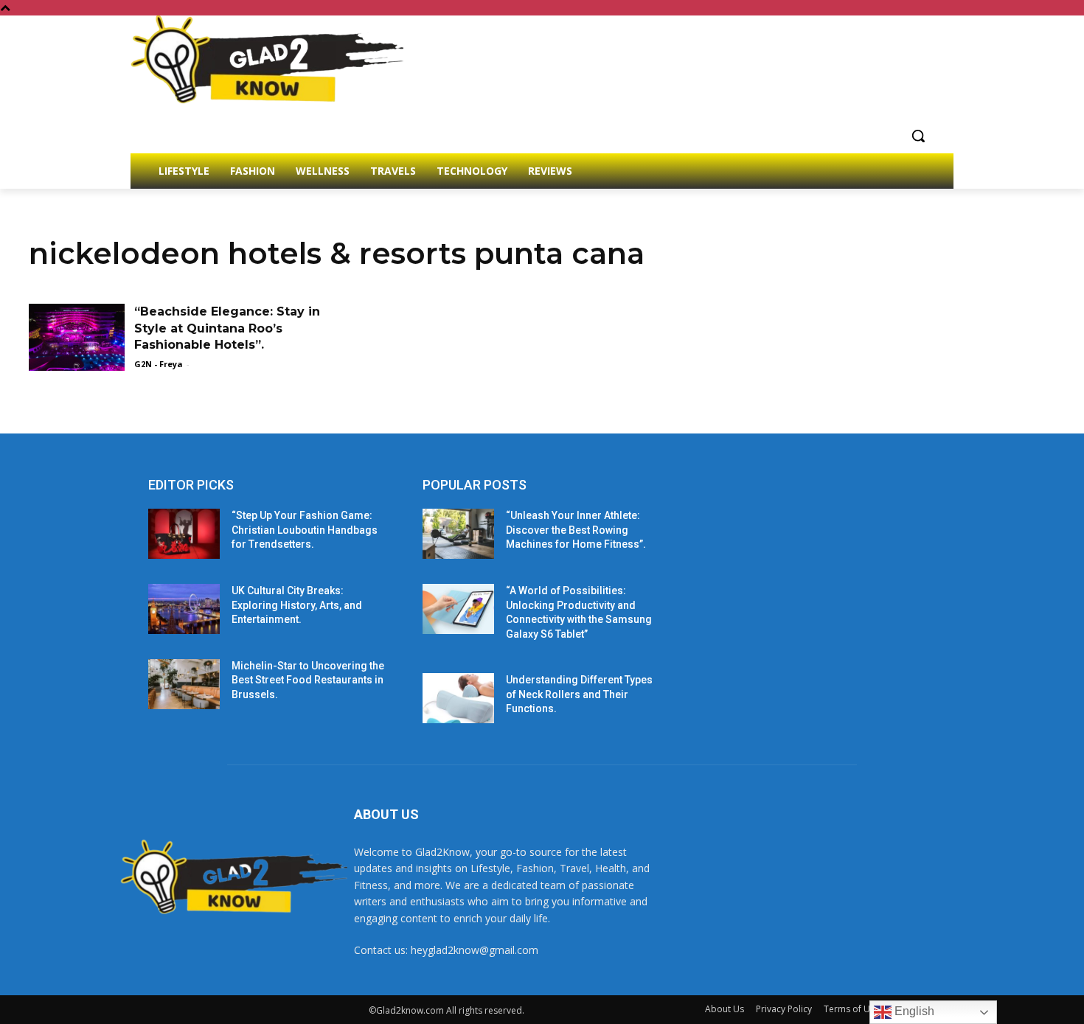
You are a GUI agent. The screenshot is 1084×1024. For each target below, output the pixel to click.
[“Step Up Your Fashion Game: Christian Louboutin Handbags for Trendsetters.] (184, 534)
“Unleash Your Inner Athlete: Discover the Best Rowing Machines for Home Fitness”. (576, 529)
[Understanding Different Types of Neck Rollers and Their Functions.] (458, 698)
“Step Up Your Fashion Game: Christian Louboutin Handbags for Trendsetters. (305, 529)
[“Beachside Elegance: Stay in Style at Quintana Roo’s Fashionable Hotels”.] (77, 337)
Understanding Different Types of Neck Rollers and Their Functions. (579, 694)
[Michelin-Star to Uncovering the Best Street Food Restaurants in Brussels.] (184, 684)
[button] (918, 135)
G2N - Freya (158, 363)
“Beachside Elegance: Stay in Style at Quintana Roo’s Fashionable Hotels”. (227, 328)
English (913, 1011)
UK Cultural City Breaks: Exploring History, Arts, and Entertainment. (297, 605)
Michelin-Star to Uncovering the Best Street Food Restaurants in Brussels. (308, 680)
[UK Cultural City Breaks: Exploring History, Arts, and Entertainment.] (184, 609)
